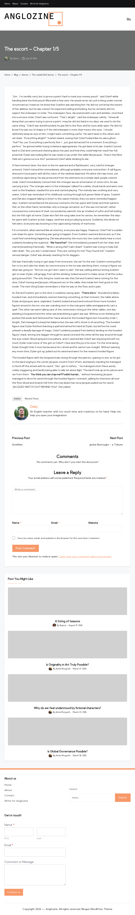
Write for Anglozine (16, 800)
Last (39, 838)
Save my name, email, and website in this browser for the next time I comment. (59, 538)
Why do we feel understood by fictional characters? (67, 708)
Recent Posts (32, 398)
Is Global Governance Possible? (68, 751)
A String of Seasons (67, 621)
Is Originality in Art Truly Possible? (67, 664)
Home (8, 784)
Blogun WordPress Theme (97, 909)
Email (55, 522)
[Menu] (128, 19)
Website (93, 522)
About (8, 790)
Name (16, 522)
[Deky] (21, 413)
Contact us (13, 892)
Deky (34, 407)
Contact (9, 795)
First (6, 838)
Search (73, 789)
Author (17, 398)
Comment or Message (19, 862)
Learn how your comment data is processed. (85, 556)
